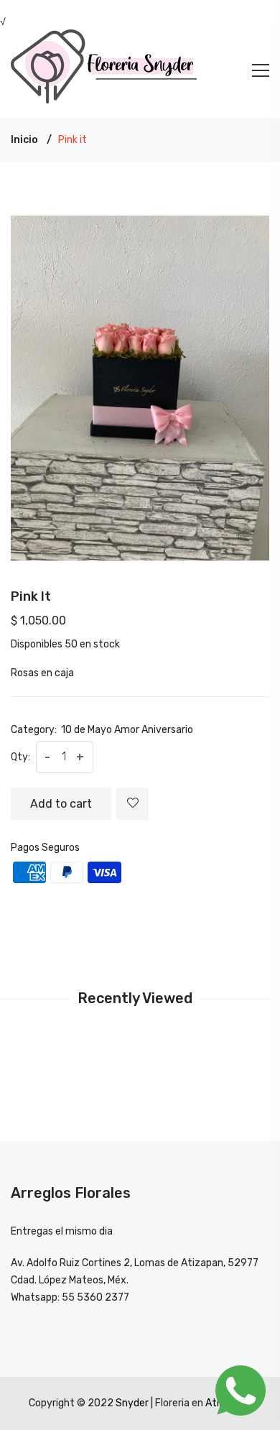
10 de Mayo (86, 730)
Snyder (132, 1403)
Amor (126, 730)
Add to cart (61, 804)
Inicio (24, 140)
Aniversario (167, 730)
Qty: (20, 757)
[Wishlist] (132, 804)
